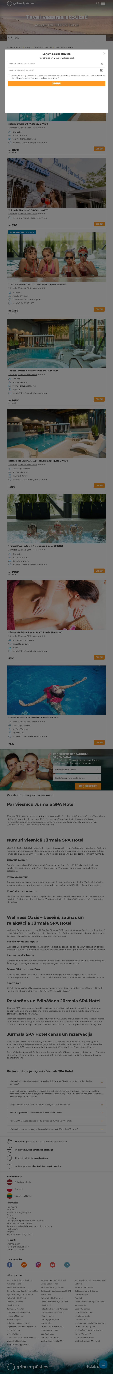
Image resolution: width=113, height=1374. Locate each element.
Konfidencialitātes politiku (23, 78)
